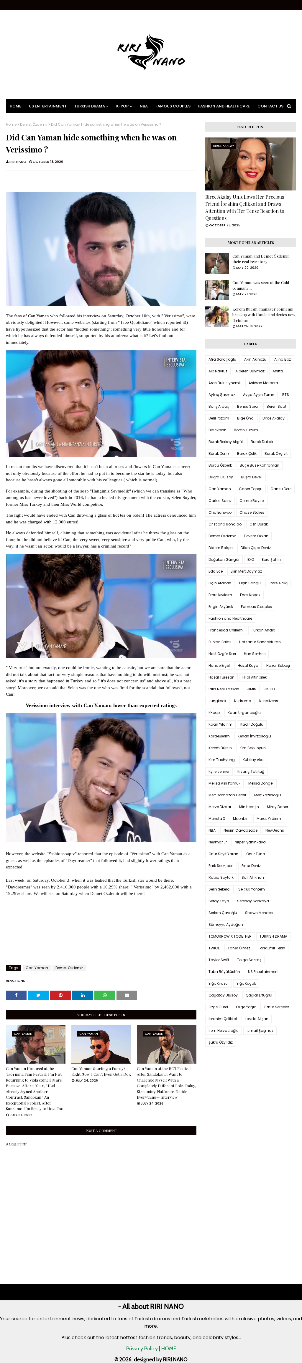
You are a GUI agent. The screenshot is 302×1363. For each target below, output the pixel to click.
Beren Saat (276, 406)
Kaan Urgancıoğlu (244, 712)
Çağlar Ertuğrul (259, 995)
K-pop (214, 712)
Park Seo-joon (221, 865)
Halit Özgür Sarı (222, 653)
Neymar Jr (218, 842)
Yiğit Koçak (246, 983)
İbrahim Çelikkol (223, 1018)
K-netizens (268, 700)
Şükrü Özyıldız (221, 1042)
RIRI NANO (17, 161)
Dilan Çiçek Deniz (256, 547)
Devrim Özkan (256, 535)
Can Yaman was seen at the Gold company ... (260, 285)
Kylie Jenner (219, 771)
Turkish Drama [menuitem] (89, 106)
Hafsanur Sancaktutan (260, 641)
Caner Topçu (250, 488)
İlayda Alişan (256, 1018)
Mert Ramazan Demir (227, 794)
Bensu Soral (248, 406)
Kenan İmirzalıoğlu (254, 736)
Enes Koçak (250, 594)
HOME (168, 1348)
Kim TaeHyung (222, 759)
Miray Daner (277, 806)
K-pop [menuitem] (122, 106)
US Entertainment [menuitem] (48, 106)
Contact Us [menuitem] (270, 106)
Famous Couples (256, 606)
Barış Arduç (219, 406)
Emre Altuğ (278, 583)
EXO (250, 559)
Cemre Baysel (252, 500)
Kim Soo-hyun (253, 747)
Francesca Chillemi (226, 630)
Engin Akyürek (221, 606)
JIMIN (251, 689)
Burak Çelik (247, 453)
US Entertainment (263, 971)
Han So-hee (254, 653)
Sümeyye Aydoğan (226, 924)
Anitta (278, 371)
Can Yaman (37, 967)
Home (11, 124)
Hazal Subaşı (278, 665)
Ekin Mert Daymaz (246, 571)
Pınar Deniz (251, 865)
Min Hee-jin (249, 806)
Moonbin (241, 818)
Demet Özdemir (33, 124)
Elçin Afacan (220, 583)
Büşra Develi (251, 477)
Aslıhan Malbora (263, 382)
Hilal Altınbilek (254, 677)
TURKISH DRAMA (273, 936)
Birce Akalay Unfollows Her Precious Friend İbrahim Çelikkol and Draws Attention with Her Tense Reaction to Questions (244, 207)
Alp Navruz (218, 371)
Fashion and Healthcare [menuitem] (224, 106)
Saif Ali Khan (253, 877)
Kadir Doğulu (251, 724)
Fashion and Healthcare (230, 618)
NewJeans (274, 830)
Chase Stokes (251, 512)
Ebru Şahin (271, 559)
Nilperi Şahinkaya (250, 842)
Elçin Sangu (250, 583)
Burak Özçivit (276, 453)
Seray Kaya (219, 900)
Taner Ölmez (239, 948)
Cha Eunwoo (220, 512)
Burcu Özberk (220, 465)
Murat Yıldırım (269, 818)
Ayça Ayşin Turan (258, 394)
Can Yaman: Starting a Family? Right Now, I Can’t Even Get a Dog (101, 1071)
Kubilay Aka (253, 759)
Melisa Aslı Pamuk (224, 783)
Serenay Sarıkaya (253, 900)
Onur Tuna (255, 853)
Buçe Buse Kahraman (259, 465)
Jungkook (217, 700)
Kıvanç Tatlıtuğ (250, 771)
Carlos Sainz (220, 500)
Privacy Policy (142, 1348)
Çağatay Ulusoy (223, 995)
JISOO (269, 689)
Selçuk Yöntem (251, 889)
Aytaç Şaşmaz (222, 394)
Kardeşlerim (219, 736)
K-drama (242, 700)
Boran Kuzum (246, 429)
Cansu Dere (280, 488)
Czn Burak (259, 524)
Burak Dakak (262, 441)
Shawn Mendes (259, 912)
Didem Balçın (221, 547)
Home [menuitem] (15, 106)
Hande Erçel (219, 665)
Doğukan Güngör (224, 559)
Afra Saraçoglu (222, 359)
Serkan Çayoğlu (223, 912)
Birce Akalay (273, 418)
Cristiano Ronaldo (225, 524)
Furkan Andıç (263, 630)
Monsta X (217, 818)
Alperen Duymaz (250, 371)
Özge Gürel (218, 1006)
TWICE (214, 948)
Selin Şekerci (219, 889)
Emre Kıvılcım (220, 594)
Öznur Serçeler (276, 1006)
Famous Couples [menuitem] (173, 106)
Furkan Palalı (220, 641)
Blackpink (217, 429)
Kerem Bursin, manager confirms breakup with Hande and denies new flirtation (263, 314)
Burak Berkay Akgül (226, 441)
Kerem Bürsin (220, 747)
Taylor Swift (219, 959)
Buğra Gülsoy (221, 477)
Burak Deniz (219, 453)
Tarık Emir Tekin (271, 948)
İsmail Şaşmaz (260, 1030)
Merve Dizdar (220, 806)
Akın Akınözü (255, 359)
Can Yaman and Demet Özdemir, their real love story (261, 258)
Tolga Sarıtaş (249, 959)
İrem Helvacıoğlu (224, 1030)
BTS (285, 394)
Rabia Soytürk (221, 877)
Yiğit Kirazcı (219, 983)
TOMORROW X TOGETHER (230, 936)
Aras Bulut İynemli (225, 382)
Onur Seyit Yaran (223, 853)
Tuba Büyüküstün (224, 971)
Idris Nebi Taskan (224, 689)
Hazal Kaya (248, 665)
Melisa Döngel (260, 783)
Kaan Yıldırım (220, 724)
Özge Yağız (246, 1006)
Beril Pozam (219, 418)
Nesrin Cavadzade (240, 830)
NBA (212, 830)
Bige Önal (246, 418)
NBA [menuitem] (144, 106)
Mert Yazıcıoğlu (267, 794)
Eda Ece (216, 571)
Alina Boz (282, 359)
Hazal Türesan (221, 677)
